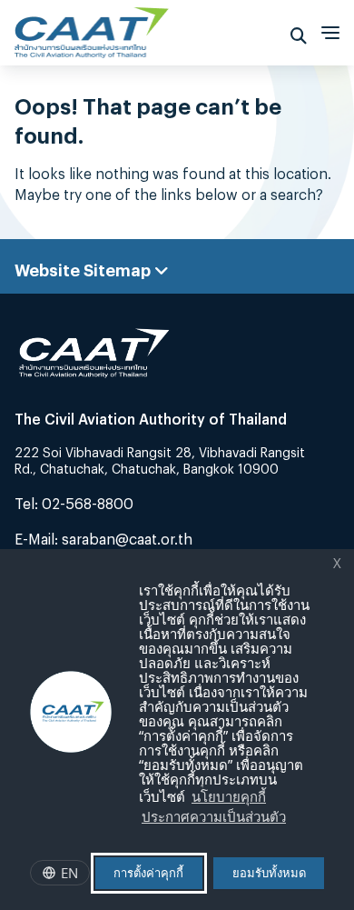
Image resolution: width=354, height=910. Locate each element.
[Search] (298, 32)
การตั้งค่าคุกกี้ (148, 873)
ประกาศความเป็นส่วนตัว (214, 816)
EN (69, 873)
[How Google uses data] (295, 819)
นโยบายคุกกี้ (229, 796)
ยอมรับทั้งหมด (269, 873)
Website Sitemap (84, 266)
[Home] (92, 28)
